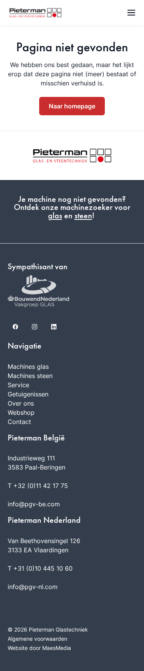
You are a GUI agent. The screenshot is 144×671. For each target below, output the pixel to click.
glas (55, 216)
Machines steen (30, 376)
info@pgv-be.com (34, 504)
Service (18, 385)
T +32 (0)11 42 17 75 (38, 485)
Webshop (21, 412)
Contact (19, 421)
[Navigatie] (131, 13)
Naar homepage (72, 106)
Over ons (21, 403)
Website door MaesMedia (39, 647)
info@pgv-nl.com (33, 587)
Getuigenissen (28, 394)
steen (83, 216)
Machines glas (28, 366)
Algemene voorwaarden (37, 638)
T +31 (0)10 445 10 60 (40, 568)
